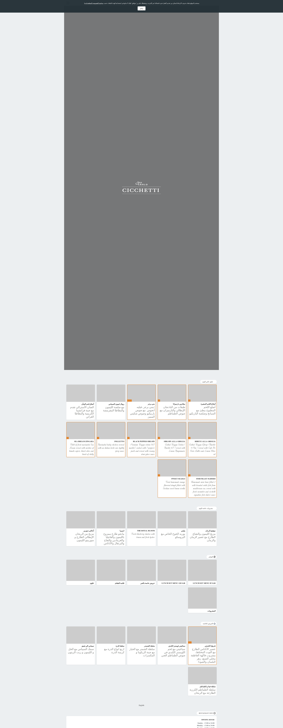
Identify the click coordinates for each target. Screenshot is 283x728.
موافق (141, 8)
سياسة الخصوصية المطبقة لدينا (93, 3)
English (141, 705)
